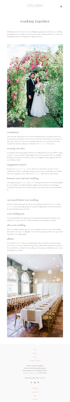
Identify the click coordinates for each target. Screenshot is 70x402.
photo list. (10, 207)
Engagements (35, 392)
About (35, 353)
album (19, 243)
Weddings (35, 388)
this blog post (37, 174)
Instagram (24, 182)
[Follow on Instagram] (35, 382)
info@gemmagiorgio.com (30, 373)
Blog (35, 396)
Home (35, 349)
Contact (35, 399)
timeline (54, 204)
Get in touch (42, 144)
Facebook (32, 182)
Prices (35, 357)
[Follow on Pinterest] (38, 382)
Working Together (34, 360)
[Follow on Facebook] (31, 382)
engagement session (20, 169)
